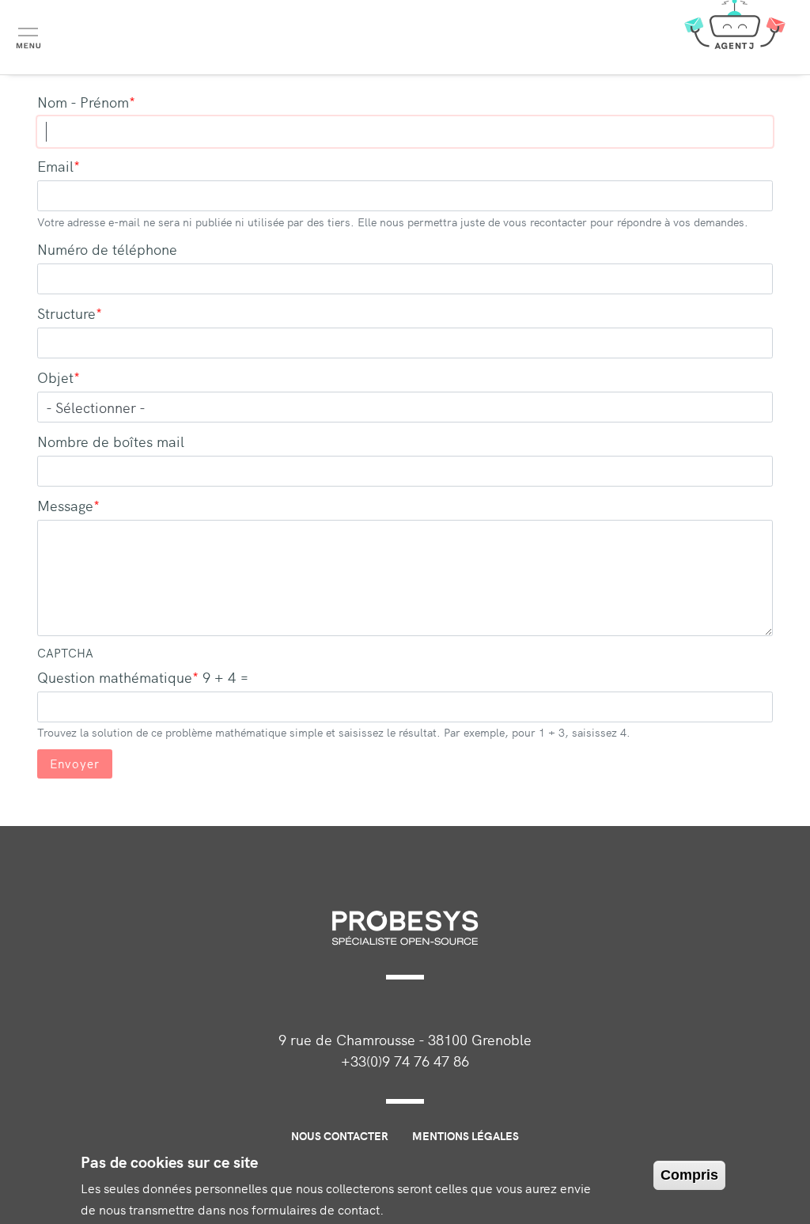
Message (65, 505)
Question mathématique (114, 677)
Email (55, 166)
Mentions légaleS (465, 1135)
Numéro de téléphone (107, 249)
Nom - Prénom (83, 102)
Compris (689, 1175)
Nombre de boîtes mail (110, 441)
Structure (66, 313)
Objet (55, 377)
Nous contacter (339, 1135)
